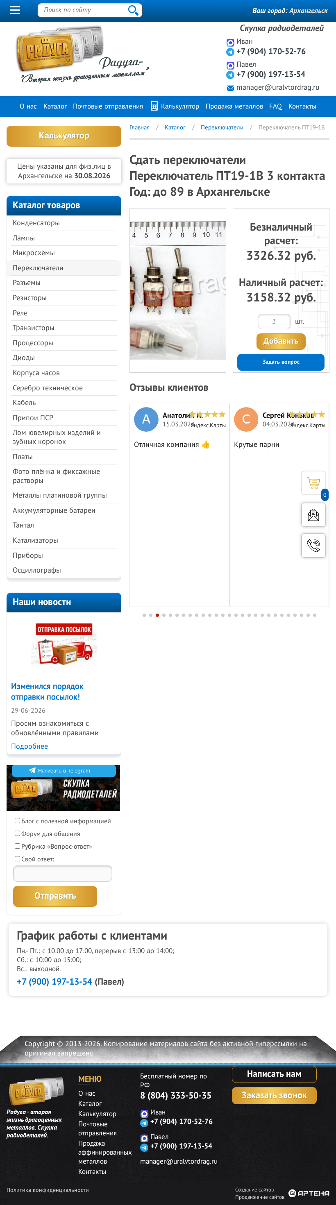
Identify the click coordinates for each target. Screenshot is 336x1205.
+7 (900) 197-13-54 (270, 74)
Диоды (24, 357)
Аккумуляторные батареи (54, 510)
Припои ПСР (33, 418)
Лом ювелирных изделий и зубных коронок (57, 437)
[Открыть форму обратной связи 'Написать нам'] (313, 515)
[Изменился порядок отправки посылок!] (64, 648)
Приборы (28, 555)
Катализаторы (35, 540)
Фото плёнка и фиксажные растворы (56, 476)
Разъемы (27, 283)
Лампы (24, 238)
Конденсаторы (36, 223)
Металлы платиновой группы (60, 495)
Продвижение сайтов (259, 1197)
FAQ (275, 106)
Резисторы (30, 298)
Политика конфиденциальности (48, 1190)
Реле (20, 313)
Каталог (55, 106)
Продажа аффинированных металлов (105, 1152)
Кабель (24, 403)
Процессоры (33, 343)
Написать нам (274, 1074)
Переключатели (38, 268)
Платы (23, 457)
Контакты (302, 106)
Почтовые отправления (108, 106)
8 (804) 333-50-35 (175, 1095)
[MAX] (230, 42)
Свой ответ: (37, 859)
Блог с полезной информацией (66, 821)
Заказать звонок (274, 1095)
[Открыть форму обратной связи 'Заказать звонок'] (313, 545)
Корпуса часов (36, 373)
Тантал (23, 525)
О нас (28, 106)
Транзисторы (33, 328)
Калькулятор (179, 106)
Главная (139, 127)
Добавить (280, 341)
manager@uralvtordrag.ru (278, 87)
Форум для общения (50, 834)
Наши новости (42, 601)
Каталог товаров (46, 205)
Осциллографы (37, 570)
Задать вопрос (281, 361)
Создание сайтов (254, 1190)
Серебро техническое (48, 388)
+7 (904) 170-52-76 (271, 52)
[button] (144, 615)
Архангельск (308, 11)
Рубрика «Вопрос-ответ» (56, 846)
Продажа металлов (234, 106)
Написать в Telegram (64, 771)
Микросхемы (34, 253)
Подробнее (29, 746)
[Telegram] (230, 52)
